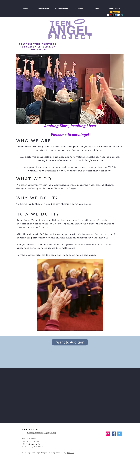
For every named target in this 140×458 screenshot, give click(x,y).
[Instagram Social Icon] (108, 434)
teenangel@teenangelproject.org (41, 433)
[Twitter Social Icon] (119, 434)
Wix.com (70, 453)
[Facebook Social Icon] (114, 434)
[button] (61, 8)
